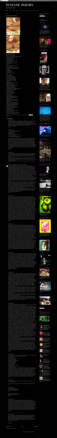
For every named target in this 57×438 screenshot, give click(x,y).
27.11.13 (9, 421)
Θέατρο (18, 10)
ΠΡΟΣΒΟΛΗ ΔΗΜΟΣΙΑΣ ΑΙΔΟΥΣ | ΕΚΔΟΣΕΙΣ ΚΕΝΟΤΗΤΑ (46, 326)
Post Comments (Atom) (13, 428)
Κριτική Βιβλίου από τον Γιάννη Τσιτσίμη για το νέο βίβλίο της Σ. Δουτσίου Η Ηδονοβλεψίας (46, 371)
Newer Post (8, 426)
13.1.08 (9, 411)
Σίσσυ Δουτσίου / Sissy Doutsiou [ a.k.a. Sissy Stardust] (16, 164)
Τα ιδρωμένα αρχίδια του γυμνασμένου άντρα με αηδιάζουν (46, 344)
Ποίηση (7, 10)
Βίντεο (11, 10)
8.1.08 (9, 384)
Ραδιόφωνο (30, 10)
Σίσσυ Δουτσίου (36, 10)
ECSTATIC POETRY (19, 5)
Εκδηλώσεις (22, 10)
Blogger (33, 431)
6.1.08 (9, 149)
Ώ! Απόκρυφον (45, 349)
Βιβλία (14, 10)
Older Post (35, 426)
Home (22, 426)
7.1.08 (9, 221)
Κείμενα (26, 10)
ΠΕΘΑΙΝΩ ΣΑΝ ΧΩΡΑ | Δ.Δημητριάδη (46, 355)
